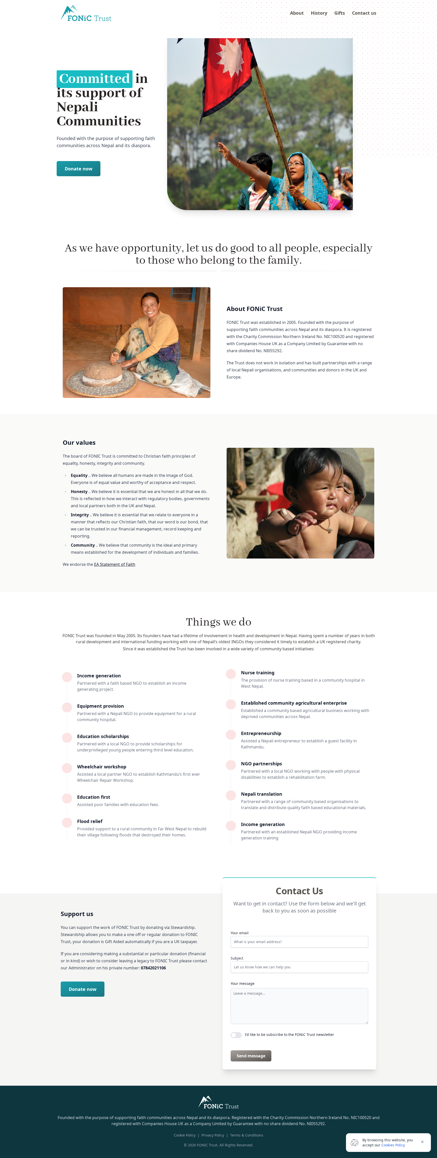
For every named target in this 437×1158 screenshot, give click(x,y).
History (319, 13)
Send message (251, 1056)
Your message (242, 983)
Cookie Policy (184, 1135)
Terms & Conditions (246, 1135)
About (297, 13)
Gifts (339, 13)
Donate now (78, 169)
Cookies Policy (393, 1145)
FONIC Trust (207, 1145)
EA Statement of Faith (114, 564)
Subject (237, 958)
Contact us (364, 13)
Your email (240, 932)
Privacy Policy (213, 1135)
